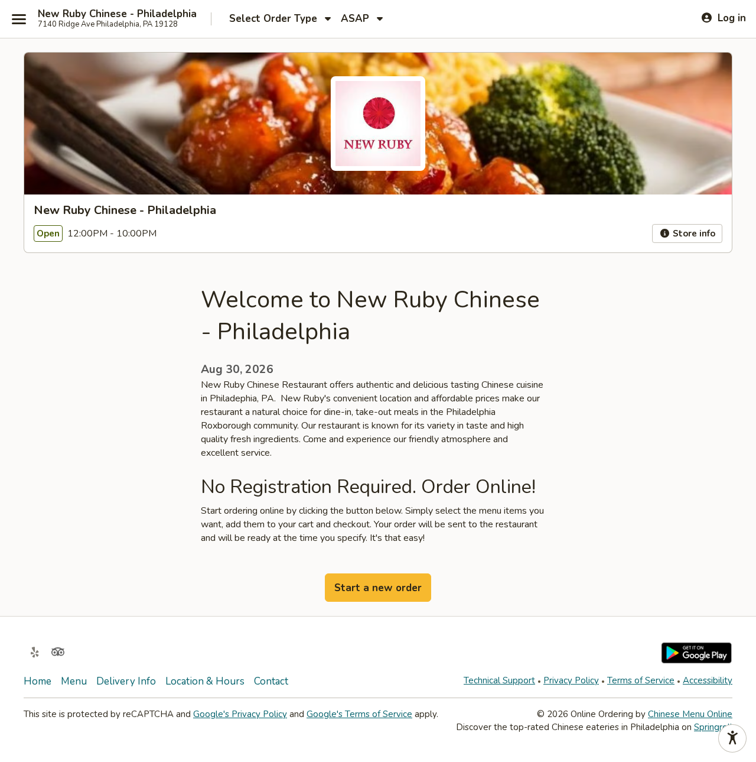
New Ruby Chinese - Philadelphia (117, 14)
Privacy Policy (571, 680)
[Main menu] (19, 19)
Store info (692, 233)
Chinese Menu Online (690, 714)
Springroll (713, 727)
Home (37, 681)
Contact (271, 681)
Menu (74, 681)
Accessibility (707, 680)
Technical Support (499, 680)
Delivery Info (126, 681)
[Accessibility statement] (732, 738)
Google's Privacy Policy (240, 714)
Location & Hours (205, 681)
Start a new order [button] (378, 588)
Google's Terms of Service (359, 714)
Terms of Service (640, 680)
